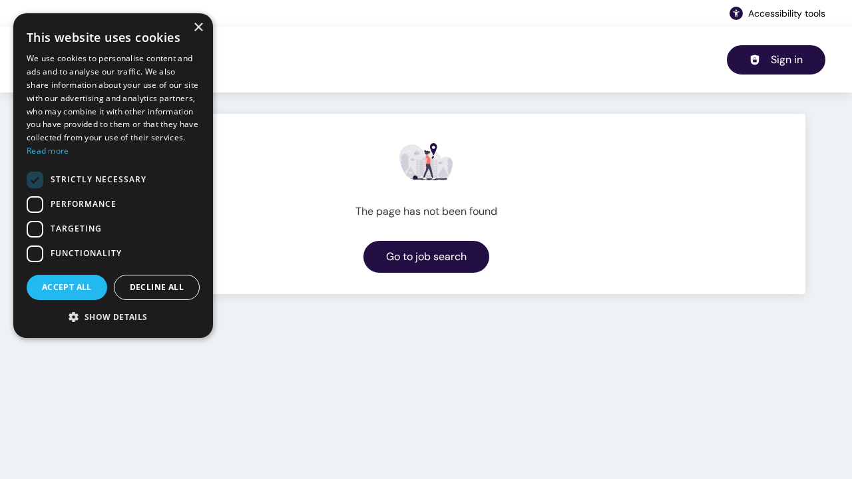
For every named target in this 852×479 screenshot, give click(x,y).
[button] (113, 317)
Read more (48, 150)
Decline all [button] (157, 287)
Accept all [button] (67, 287)
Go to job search (426, 256)
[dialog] (113, 175)
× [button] (198, 28)
